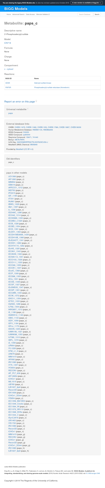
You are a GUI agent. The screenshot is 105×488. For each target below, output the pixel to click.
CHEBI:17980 (53, 127)
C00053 (26, 132)
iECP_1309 (13, 273)
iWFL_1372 (13, 339)
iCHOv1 (12, 378)
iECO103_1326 (15, 259)
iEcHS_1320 (14, 248)
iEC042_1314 (14, 215)
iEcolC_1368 (14, 270)
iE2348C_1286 (15, 212)
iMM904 (12, 181)
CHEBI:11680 (31, 127)
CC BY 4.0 (29, 149)
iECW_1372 (14, 295)
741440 (35, 137)
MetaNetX (20, 149)
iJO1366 (12, 176)
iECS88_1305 (14, 276)
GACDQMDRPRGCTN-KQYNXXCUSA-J (32, 142)
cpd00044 (26, 134)
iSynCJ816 (13, 417)
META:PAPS (19, 139)
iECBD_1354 (14, 226)
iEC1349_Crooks (16, 403)
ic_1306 (12, 209)
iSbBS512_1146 (15, 314)
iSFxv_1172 (14, 326)
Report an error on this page (20, 101)
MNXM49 (33, 144)
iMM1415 (12, 356)
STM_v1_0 (13, 351)
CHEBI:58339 (76, 127)
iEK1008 (12, 392)
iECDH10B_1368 (16, 237)
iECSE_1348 (14, 281)
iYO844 (11, 367)
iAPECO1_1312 (15, 187)
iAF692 (11, 359)
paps (10, 113)
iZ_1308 (12, 342)
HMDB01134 (37, 129)
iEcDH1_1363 (14, 231)
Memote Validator (42, 14)
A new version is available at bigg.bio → (86, 3)
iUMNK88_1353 (15, 334)
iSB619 (11, 184)
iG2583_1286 (14, 303)
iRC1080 (12, 362)
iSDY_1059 (13, 320)
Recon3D (12, 389)
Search (97, 14)
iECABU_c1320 (15, 220)
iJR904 (11, 345)
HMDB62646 (48, 129)
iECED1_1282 (15, 242)
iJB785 (11, 384)
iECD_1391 (13, 229)
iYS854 (11, 398)
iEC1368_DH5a (15, 411)
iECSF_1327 (14, 284)
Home (9, 14)
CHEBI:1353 (42, 127)
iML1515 (12, 381)
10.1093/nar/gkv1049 (93, 473)
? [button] (36, 101)
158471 (28, 137)
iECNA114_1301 (16, 256)
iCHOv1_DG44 (15, 395)
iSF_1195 (13, 195)
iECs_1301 (13, 279)
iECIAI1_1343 (14, 251)
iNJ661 (11, 201)
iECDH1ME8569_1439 (18, 234)
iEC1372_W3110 (16, 409)
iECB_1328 (13, 223)
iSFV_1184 (13, 323)
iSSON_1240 (14, 328)
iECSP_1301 (14, 290)
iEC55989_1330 (15, 218)
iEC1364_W (14, 406)
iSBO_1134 (13, 317)
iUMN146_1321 (15, 331)
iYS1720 (12, 423)
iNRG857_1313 (15, 309)
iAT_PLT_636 (14, 373)
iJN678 (11, 353)
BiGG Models (15, 8)
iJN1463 (12, 420)
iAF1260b (13, 376)
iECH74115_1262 (16, 245)
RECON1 (12, 370)
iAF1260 (12, 179)
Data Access (30, 14)
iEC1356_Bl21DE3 (17, 400)
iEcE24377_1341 (16, 240)
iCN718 (7, 42)
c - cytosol (8, 69)
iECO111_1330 (15, 262)
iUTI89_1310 (14, 337)
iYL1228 (12, 348)
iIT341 (11, 198)
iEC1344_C (13, 414)
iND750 (12, 190)
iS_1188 (12, 312)
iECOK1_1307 (15, 267)
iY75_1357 (13, 364)
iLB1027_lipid (14, 387)
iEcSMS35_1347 (16, 287)
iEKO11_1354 (14, 298)
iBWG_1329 (14, 204)
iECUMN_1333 (15, 292)
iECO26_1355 (15, 265)
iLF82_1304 (14, 306)
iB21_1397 (13, 206)
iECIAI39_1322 (15, 253)
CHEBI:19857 (64, 127)
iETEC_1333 (14, 301)
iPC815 (11, 193)
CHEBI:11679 (20, 127)
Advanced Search (18, 14)
